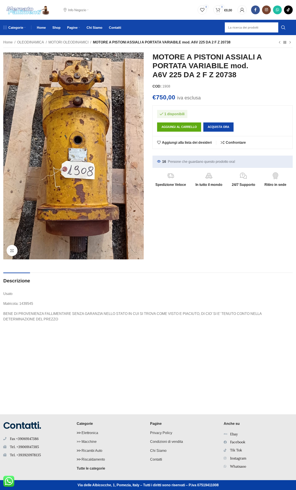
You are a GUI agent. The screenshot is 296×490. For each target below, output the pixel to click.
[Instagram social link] (266, 9)
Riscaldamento (91, 459)
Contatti (156, 459)
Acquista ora (218, 127)
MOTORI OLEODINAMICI (68, 42)
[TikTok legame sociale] (288, 9)
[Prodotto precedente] (279, 42)
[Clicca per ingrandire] (12, 250)
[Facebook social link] (255, 9)
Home (8, 42)
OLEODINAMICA (30, 42)
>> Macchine (87, 441)
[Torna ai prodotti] (284, 42)
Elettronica (87, 433)
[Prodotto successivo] (290, 42)
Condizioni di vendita (166, 441)
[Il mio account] (242, 9)
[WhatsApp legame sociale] (277, 9)
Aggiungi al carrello (179, 127)
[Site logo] (28, 9)
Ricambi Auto (89, 450)
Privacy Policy (161, 433)
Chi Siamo (158, 450)
